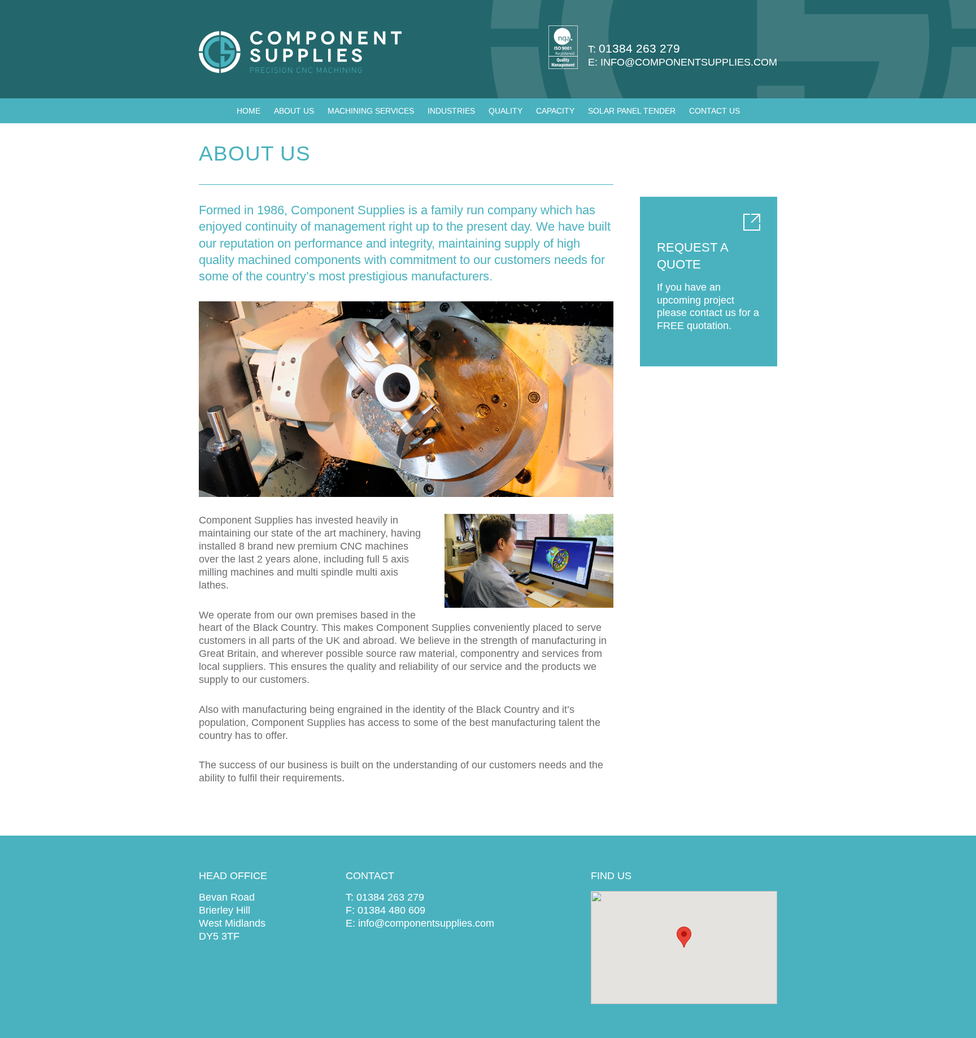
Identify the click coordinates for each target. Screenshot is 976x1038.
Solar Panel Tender (632, 110)
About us (294, 110)
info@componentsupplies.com (688, 62)
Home (248, 110)
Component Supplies (300, 52)
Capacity (555, 110)
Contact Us (714, 110)
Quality (505, 110)
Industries (451, 110)
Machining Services (371, 110)
